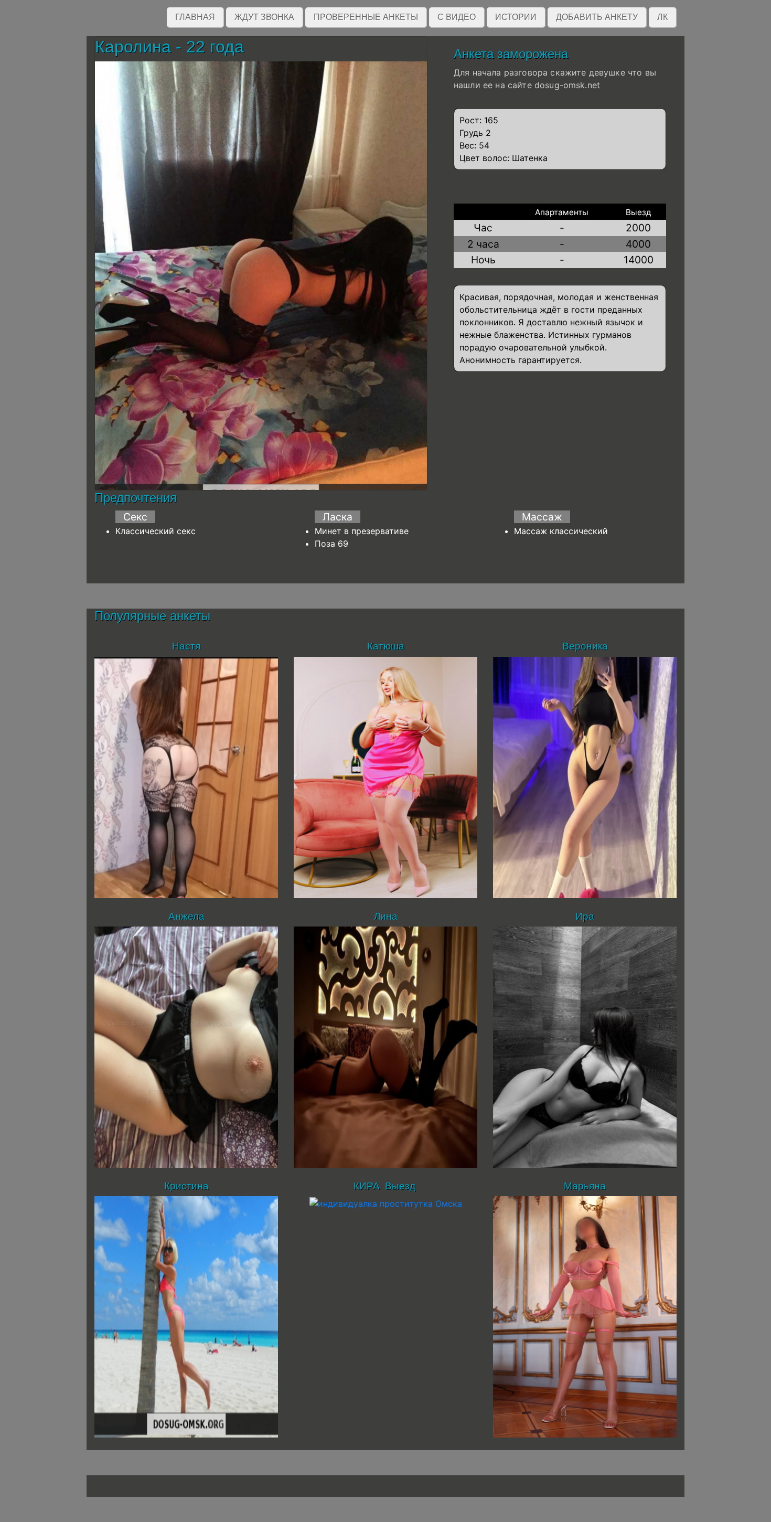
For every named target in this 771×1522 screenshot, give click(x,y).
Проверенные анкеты (366, 17)
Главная (195, 17)
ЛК (662, 17)
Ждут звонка (264, 17)
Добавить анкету (597, 17)
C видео (456, 17)
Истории (516, 17)
